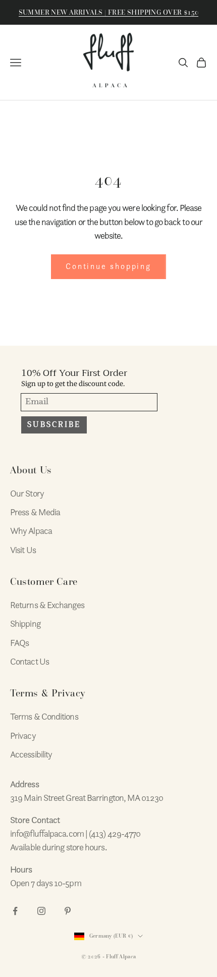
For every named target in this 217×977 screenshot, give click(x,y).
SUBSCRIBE (54, 424)
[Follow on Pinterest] (68, 911)
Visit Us (23, 550)
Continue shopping (108, 266)
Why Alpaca (31, 530)
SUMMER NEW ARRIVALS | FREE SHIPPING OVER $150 (109, 12)
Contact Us (29, 661)
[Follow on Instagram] (41, 911)
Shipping (25, 623)
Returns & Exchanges (47, 605)
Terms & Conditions (44, 716)
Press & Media (35, 512)
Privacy (23, 735)
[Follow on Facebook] (15, 911)
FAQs (19, 642)
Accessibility (31, 754)
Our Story (27, 493)
